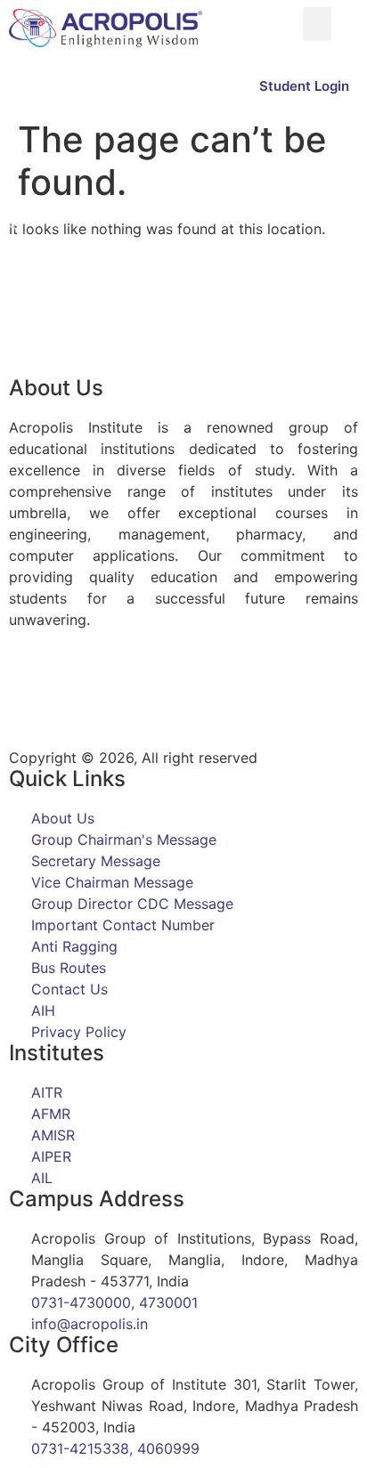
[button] (317, 24)
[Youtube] (178, 683)
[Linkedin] (129, 683)
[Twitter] (80, 683)
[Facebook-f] (31, 683)
